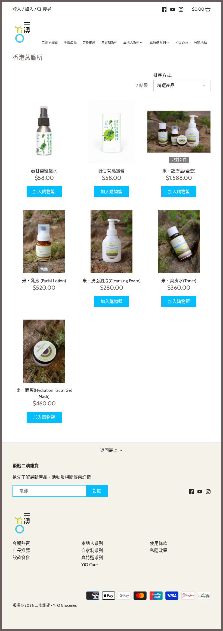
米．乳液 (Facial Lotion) (44, 280)
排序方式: (162, 75)
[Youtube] (172, 9)
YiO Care (89, 564)
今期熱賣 (21, 543)
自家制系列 (92, 550)
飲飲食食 (21, 557)
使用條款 (158, 543)
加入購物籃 (44, 191)
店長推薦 (21, 550)
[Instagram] (181, 9)
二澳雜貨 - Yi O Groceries (56, 605)
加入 (29, 9)
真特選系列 (92, 557)
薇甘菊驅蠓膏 (111, 171)
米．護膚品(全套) (179, 171)
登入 (17, 9)
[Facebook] (164, 9)
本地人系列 (92, 543)
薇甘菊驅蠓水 (44, 171)
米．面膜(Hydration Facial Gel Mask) (44, 393)
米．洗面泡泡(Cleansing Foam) (111, 280)
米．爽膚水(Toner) (178, 280)
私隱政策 (158, 550)
